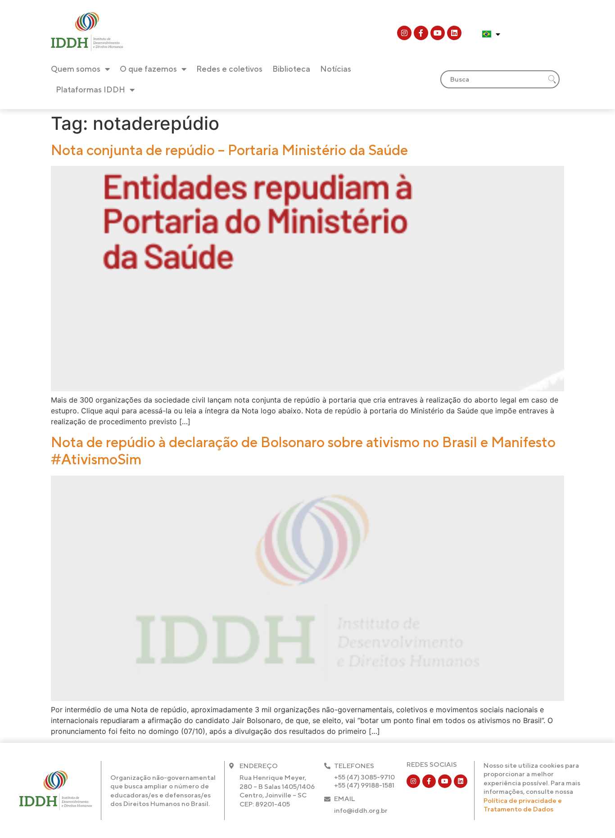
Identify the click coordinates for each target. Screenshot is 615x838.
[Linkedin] (454, 33)
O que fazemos (148, 68)
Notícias (335, 68)
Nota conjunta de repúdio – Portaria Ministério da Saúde (229, 150)
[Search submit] (552, 79)
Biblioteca (291, 68)
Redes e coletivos (229, 68)
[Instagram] (404, 33)
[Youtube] (437, 33)
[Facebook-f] (421, 33)
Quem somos (75, 68)
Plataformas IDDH (90, 89)
